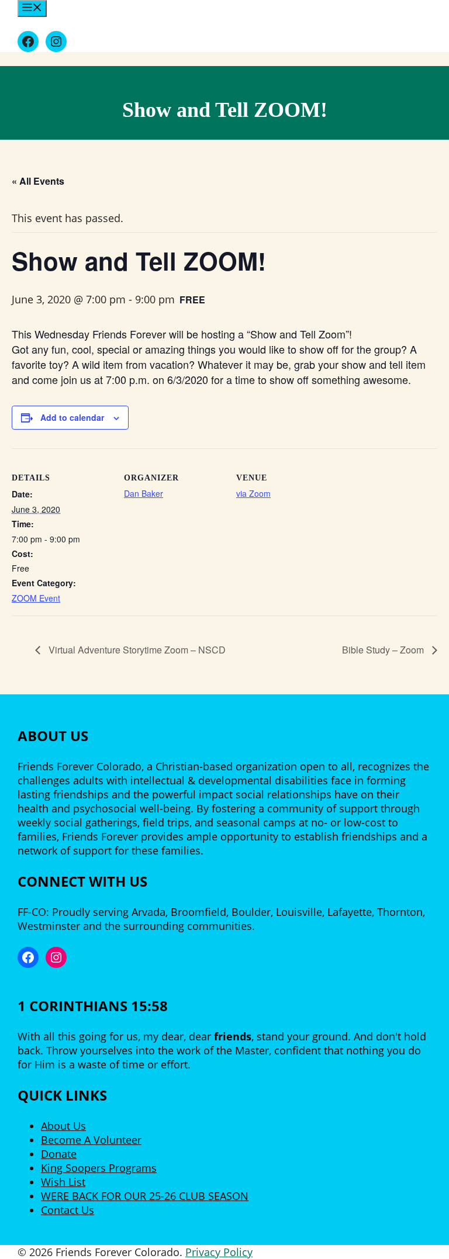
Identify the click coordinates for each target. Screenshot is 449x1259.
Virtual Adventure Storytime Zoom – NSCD (136, 649)
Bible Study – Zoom (384, 649)
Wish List (63, 1182)
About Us (63, 1126)
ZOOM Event (36, 598)
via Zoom (253, 493)
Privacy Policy (219, 1252)
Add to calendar (72, 417)
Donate (59, 1154)
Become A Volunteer (91, 1140)
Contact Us (67, 1210)
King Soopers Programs (99, 1168)
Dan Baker (143, 493)
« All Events (38, 181)
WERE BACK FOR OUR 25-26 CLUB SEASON (144, 1196)
